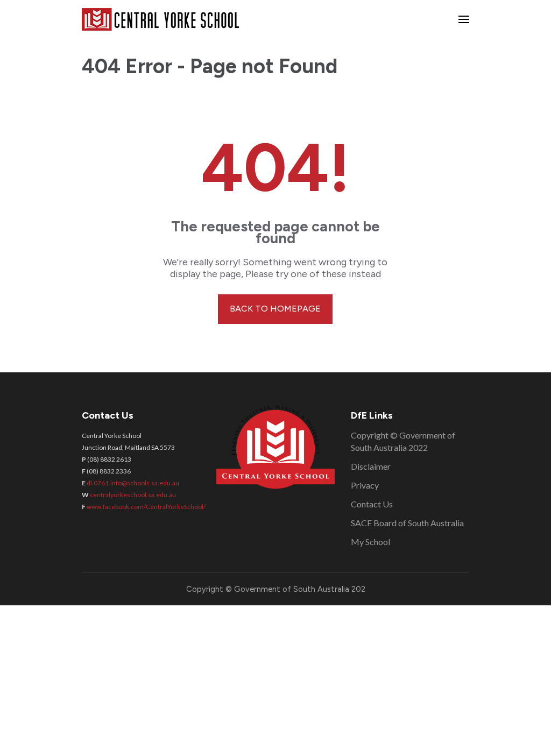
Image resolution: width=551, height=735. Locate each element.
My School (370, 541)
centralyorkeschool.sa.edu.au (133, 495)
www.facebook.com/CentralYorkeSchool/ (146, 507)
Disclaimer (371, 466)
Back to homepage (275, 308)
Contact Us (372, 504)
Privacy (365, 485)
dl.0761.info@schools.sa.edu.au (133, 483)
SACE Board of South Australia (407, 523)
